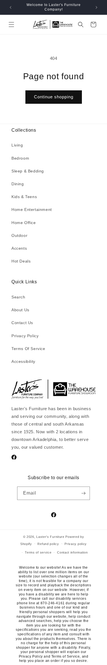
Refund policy (48, 544)
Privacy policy (75, 544)
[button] (11, 24)
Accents (19, 248)
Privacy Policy (25, 335)
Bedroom (20, 158)
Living (17, 145)
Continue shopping (53, 96)
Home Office (23, 222)
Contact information (72, 552)
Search (18, 297)
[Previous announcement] (10, 7)
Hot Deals (21, 261)
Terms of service (38, 552)
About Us (20, 310)
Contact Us (22, 322)
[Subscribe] (83, 493)
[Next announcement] (96, 7)
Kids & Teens (24, 196)
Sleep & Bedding (27, 171)
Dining (17, 184)
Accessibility (23, 361)
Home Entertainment (31, 209)
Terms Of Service (28, 348)
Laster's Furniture (50, 536)
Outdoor (19, 235)
